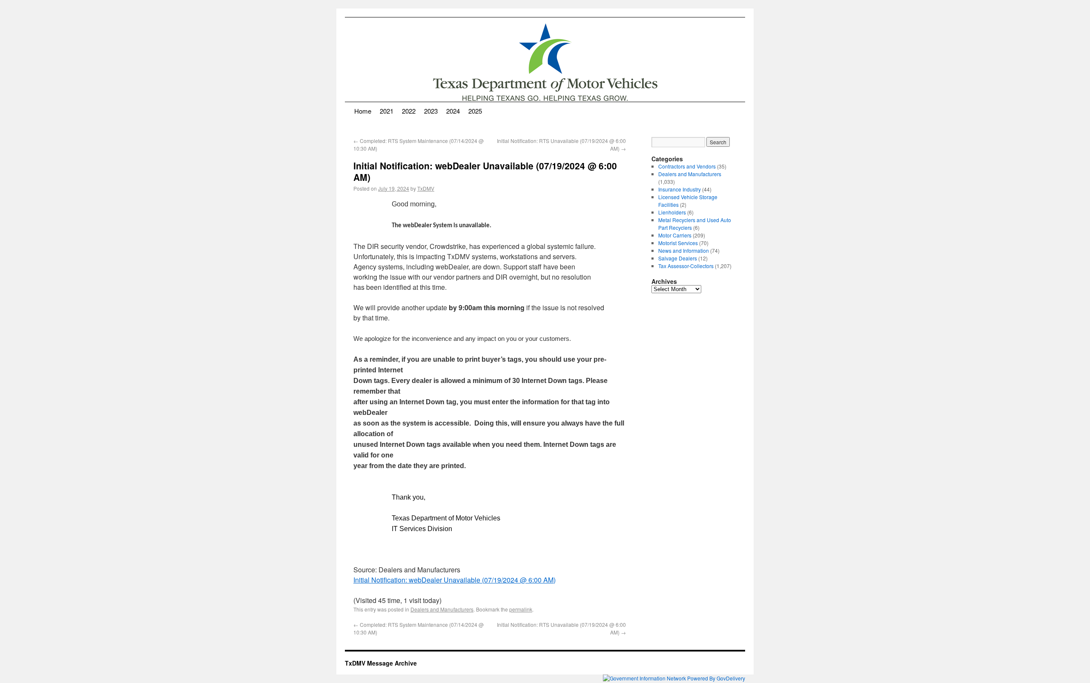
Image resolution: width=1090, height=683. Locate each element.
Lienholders (672, 212)
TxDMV (425, 188)
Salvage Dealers (677, 258)
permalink (520, 609)
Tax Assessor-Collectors (686, 265)
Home (362, 110)
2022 (409, 110)
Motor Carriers (674, 235)
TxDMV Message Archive (381, 663)
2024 (453, 110)
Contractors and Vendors (687, 166)
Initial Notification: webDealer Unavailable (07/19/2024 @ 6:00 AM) (454, 580)
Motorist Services (678, 242)
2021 (386, 110)
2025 (475, 110)
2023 (431, 110)
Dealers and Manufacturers (441, 609)
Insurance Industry (679, 189)
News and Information (683, 250)
